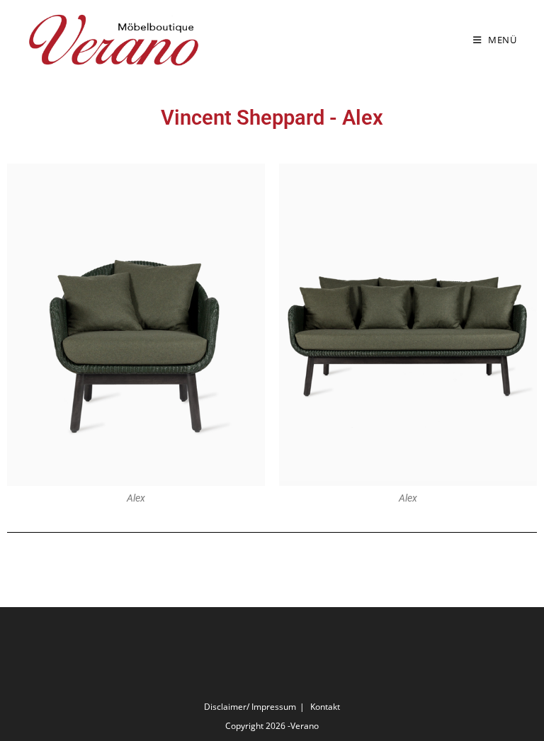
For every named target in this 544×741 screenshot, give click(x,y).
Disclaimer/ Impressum (250, 707)
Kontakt (325, 707)
